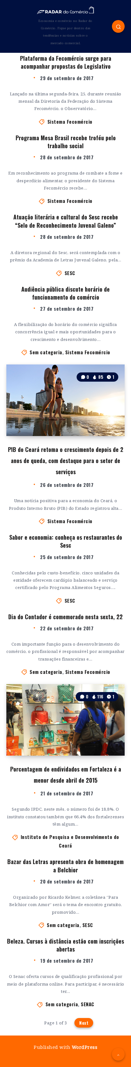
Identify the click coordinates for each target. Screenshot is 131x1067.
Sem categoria (46, 352)
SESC (70, 272)
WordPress (85, 1047)
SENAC (87, 1004)
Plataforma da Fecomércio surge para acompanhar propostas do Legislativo (65, 62)
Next (83, 1023)
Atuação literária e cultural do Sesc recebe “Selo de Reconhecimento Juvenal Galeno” (65, 221)
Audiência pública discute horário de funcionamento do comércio (65, 293)
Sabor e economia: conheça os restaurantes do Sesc (65, 541)
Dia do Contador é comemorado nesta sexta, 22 (65, 617)
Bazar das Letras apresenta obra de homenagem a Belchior (65, 865)
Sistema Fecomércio (70, 121)
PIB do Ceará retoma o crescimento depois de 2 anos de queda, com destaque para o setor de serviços (65, 460)
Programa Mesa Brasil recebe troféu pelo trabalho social (66, 142)
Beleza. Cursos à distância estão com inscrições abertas (65, 945)
